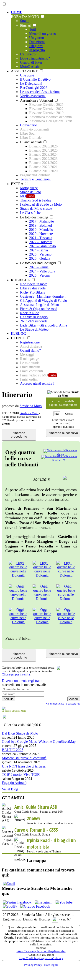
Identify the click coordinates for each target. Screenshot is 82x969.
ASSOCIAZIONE (25, 71)
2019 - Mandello (41, 229)
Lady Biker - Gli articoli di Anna (43, 325)
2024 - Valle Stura (42, 271)
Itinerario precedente (19, 434)
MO (27, 196)
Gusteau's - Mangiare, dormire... (43, 296)
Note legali (51, 964)
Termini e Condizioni (35, 179)
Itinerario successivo (63, 433)
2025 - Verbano (40, 254)
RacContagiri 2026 (33, 88)
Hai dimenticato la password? (63, 703)
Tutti (32, 29)
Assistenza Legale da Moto (39, 305)
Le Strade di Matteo (34, 329)
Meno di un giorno (42, 33)
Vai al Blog (10, 789)
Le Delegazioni (31, 83)
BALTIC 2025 (12, 750)
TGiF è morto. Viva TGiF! (21, 774)
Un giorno (36, 38)
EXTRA (17, 184)
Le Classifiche (30, 213)
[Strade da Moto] (58, 392)
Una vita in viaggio (34, 317)
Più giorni (36, 46)
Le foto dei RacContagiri (38, 263)
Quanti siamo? (30, 350)
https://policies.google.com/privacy (41, 958)
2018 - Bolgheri (40, 225)
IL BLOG (18, 333)
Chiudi (68, 426)
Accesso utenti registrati (37, 383)
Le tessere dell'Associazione (40, 92)
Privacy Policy (33, 964)
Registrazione (30, 342)
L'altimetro (28, 54)
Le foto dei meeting (34, 217)
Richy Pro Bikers (32, 292)
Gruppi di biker (31, 62)
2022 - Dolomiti (40, 242)
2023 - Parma (39, 267)
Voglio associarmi (33, 96)
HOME (16, 12)
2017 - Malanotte (41, 221)
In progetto (37, 50)
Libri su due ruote (33, 288)
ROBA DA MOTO (25, 17)
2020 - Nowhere (41, 234)
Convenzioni (29, 125)
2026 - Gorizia (39, 258)
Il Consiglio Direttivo (35, 79)
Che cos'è (27, 75)
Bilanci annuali (31, 142)
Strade (24, 21)
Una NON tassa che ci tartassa (24, 766)
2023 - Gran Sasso (42, 246)
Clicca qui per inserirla (16, 674)
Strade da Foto (30, 192)
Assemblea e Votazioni (37, 100)
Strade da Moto (31, 406)
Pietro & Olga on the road (38, 309)
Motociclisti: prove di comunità (24, 758)
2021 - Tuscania (40, 238)
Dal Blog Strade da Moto (20, 733)
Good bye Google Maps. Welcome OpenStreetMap (39, 741)
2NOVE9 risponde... (35, 321)
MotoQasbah (29, 66)
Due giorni (37, 42)
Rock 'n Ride (29, 313)
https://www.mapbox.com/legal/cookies (41, 951)
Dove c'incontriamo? (35, 58)
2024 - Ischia (38, 250)
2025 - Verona (39, 275)
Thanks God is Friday (35, 200)
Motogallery (29, 188)
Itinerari (26, 25)
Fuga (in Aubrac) (14, 783)
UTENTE (18, 338)
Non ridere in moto (33, 284)
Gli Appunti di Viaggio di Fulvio (43, 300)
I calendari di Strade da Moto (41, 204)
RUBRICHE (21, 280)
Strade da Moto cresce (36, 208)
